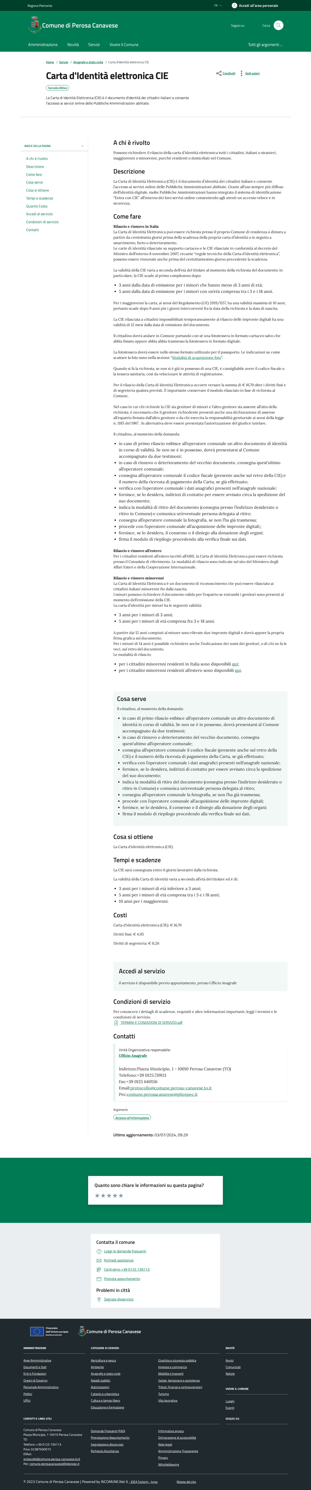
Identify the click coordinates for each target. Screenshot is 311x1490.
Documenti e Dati (34, 1367)
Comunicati (233, 1367)
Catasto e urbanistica (105, 1393)
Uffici (27, 1400)
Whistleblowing (168, 1464)
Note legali (165, 1444)
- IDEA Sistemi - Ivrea (143, 1482)
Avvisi (230, 1360)
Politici (27, 1393)
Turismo (163, 1393)
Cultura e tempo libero (105, 1400)
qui (235, 664)
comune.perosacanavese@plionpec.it (162, 1094)
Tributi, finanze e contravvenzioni (180, 1387)
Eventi (230, 1407)
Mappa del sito (186, 1482)
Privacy (163, 1457)
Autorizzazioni (100, 1387)
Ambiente (97, 1367)
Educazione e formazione (107, 1407)
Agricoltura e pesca (103, 1360)
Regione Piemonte (40, 5)
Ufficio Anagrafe (133, 1055)
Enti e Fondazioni (34, 1373)
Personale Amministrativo (41, 1387)
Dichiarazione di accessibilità (177, 1437)
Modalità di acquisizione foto (196, 357)
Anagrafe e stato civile (88, 62)
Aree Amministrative (37, 1360)
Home (50, 62)
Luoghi (230, 1401)
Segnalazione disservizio (107, 1444)
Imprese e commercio (172, 1367)
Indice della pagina (37, 146)
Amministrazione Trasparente (178, 1451)
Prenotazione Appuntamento (110, 1437)
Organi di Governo (35, 1380)
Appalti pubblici (100, 1380)
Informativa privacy (171, 1431)
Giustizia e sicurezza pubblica (177, 1360)
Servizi (63, 62)
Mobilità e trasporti (171, 1373)
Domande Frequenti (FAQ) (108, 1431)
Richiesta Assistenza (105, 1451)
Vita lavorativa (167, 1400)
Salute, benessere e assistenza (179, 1380)
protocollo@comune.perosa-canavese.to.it (171, 1088)
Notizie (230, 1373)
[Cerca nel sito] (278, 25)
